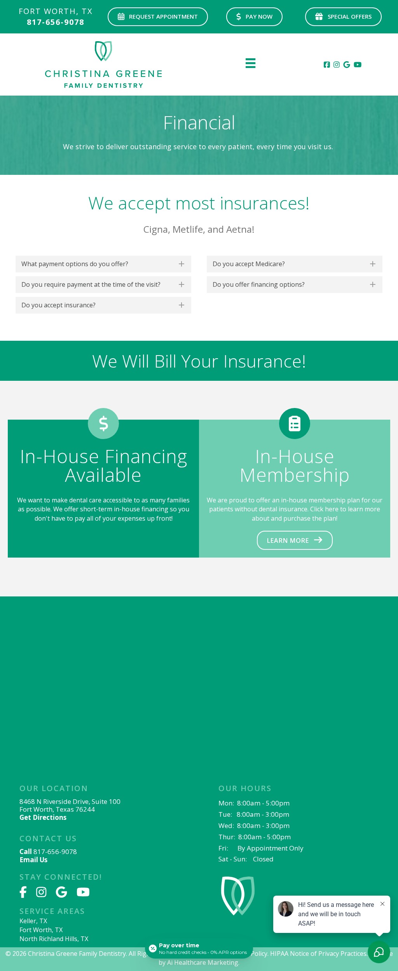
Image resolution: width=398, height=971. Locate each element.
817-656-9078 (55, 851)
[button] (158, 16)
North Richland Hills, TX (53, 938)
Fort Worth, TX (41, 930)
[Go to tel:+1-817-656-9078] (56, 18)
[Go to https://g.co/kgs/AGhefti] (105, 804)
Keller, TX (33, 921)
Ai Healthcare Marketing (202, 962)
